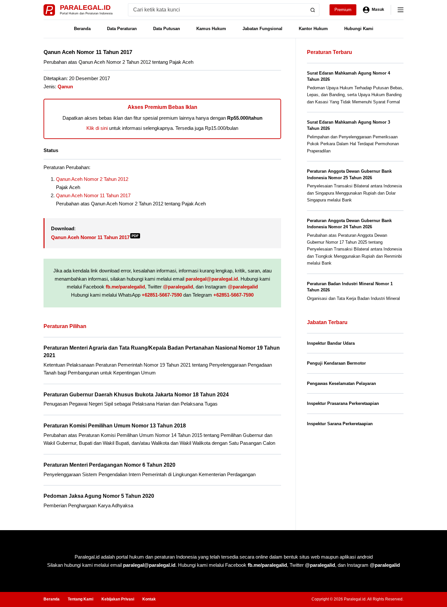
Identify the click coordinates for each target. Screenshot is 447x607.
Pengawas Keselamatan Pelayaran (341, 383)
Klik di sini (97, 128)
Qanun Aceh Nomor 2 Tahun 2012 (92, 179)
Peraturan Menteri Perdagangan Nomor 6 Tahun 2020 (109, 465)
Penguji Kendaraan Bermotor (336, 363)
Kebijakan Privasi (117, 599)
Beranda (82, 28)
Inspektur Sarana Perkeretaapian (340, 423)
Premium (342, 9)
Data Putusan (166, 28)
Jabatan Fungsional (262, 28)
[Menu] (400, 10)
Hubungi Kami (358, 28)
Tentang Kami (80, 599)
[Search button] (313, 10)
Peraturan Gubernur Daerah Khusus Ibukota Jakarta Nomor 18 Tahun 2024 (136, 394)
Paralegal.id (85, 7)
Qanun (65, 86)
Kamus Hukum (211, 28)
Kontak (149, 599)
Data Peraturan (122, 28)
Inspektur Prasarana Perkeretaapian (343, 403)
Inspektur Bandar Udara (331, 343)
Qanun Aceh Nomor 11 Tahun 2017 (93, 195)
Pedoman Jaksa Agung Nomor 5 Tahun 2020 (99, 496)
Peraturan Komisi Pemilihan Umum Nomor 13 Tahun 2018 (115, 425)
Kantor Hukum (313, 28)
